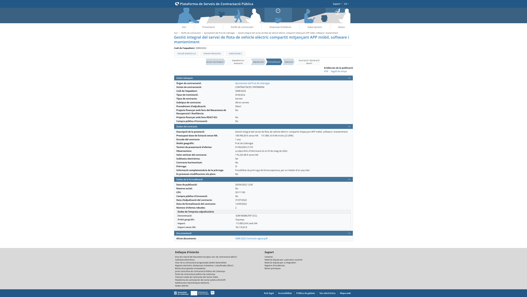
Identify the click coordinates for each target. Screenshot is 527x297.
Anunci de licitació (214, 62)
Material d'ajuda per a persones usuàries (283, 259)
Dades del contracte (186, 126)
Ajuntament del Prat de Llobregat (219, 33)
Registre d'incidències (275, 265)
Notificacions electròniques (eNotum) (192, 282)
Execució (289, 62)
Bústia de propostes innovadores (190, 268)
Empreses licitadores (280, 27)
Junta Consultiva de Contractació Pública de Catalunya (200, 271)
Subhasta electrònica (184, 259)
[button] (337, 3)
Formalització (274, 62)
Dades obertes (181, 285)
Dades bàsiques (184, 78)
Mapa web (345, 293)
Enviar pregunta (212, 53)
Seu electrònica (327, 293)
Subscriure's (235, 53)
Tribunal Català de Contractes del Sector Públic (196, 277)
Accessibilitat (285, 293)
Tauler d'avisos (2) (186, 53)
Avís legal (269, 293)
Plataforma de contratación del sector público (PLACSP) (200, 280)
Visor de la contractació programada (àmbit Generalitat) (200, 262)
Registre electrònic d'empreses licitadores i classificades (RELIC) (204, 265)
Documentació (184, 233)
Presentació (208, 27)
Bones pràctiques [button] (273, 268)
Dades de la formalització (189, 179)
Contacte (269, 257)
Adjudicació (258, 62)
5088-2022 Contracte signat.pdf (251, 238)
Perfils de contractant (242, 27)
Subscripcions (315, 27)
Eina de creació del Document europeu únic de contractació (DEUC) (206, 257)
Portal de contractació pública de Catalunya (195, 274)
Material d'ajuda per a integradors (280, 262)
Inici (184, 27)
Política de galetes (305, 293)
